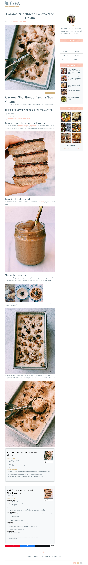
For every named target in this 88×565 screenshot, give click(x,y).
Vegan (24, 21)
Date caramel (10, 119)
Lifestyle (36, 556)
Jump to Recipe (50, 93)
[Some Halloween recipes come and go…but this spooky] (66, 127)
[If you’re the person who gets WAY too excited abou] (76, 127)
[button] (80, 4)
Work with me (46, 556)
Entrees (65, 51)
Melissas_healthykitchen (72, 148)
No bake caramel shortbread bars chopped (18, 118)
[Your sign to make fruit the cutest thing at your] (66, 117)
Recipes (20, 21)
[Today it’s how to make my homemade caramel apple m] (76, 117)
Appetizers (65, 59)
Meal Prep (77, 59)
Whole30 (65, 55)
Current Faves (56, 556)
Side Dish (65, 44)
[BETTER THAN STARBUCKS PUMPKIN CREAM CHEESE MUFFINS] (76, 138)
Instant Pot (77, 44)
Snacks (65, 47)
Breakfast (77, 47)
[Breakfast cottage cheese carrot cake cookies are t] (66, 138)
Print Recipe (49, 461)
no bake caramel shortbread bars (27, 125)
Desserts (15, 21)
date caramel (41, 201)
